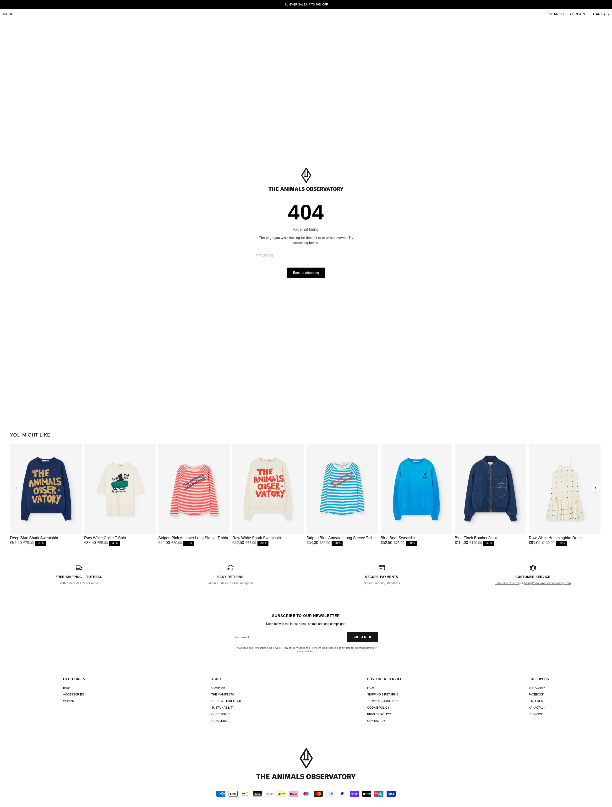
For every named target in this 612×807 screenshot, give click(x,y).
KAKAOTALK (537, 707)
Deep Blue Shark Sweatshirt (34, 538)
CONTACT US (376, 721)
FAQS (371, 687)
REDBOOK (536, 714)
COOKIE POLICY (378, 707)
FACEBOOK (536, 694)
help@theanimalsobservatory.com (547, 583)
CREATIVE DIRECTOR (226, 701)
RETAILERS (219, 721)
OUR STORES (220, 714)
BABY (67, 687)
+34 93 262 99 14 (507, 583)
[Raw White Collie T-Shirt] (120, 489)
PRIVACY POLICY (379, 714)
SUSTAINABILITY (222, 707)
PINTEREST (537, 701)
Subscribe (362, 637)
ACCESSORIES (73, 694)
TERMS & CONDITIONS (383, 701)
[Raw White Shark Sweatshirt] (268, 489)
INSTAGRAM (537, 687)
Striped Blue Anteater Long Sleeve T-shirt (341, 538)
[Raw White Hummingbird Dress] (565, 489)
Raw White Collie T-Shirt (105, 538)
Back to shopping (306, 273)
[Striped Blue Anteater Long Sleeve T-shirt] (342, 489)
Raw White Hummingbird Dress (555, 538)
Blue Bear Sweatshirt (398, 538)
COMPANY (218, 687)
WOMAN (68, 701)
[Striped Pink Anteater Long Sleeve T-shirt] (194, 489)
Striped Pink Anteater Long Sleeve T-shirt (193, 538)
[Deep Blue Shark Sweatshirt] (46, 489)
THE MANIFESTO (222, 694)
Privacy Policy (280, 647)
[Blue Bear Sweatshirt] (416, 489)
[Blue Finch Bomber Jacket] (490, 489)
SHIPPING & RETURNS (382, 694)
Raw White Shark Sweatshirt (256, 538)
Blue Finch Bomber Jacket (477, 538)
